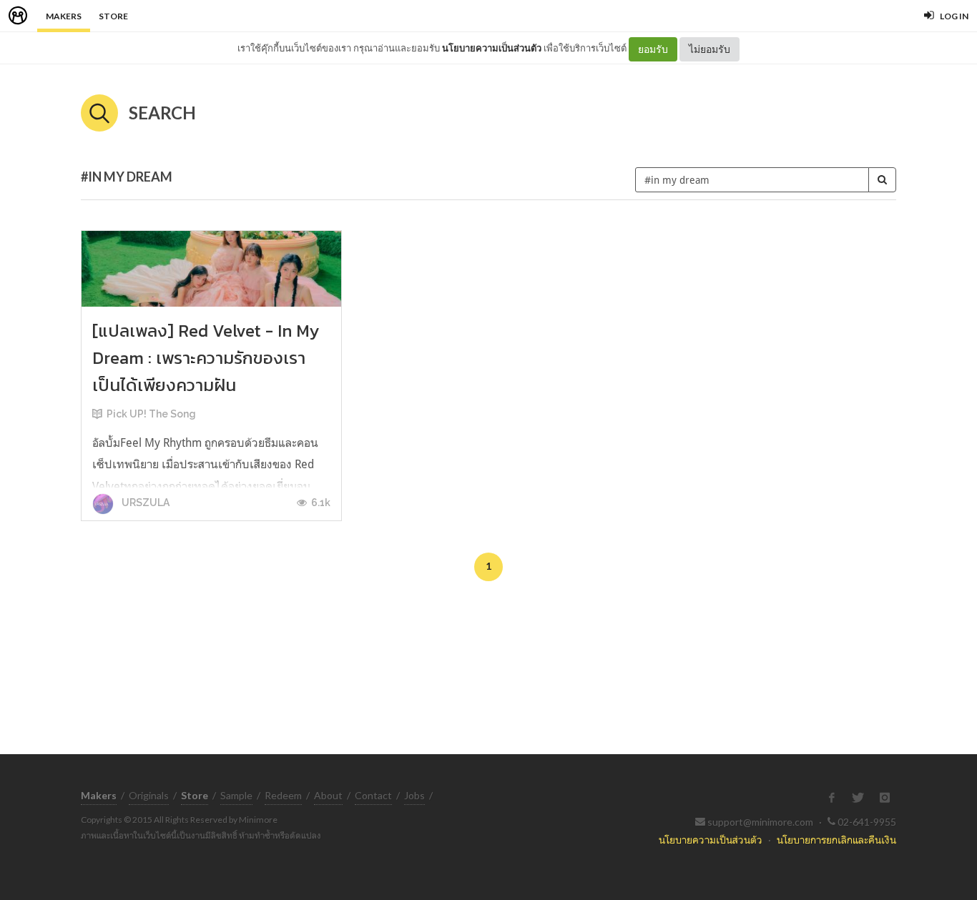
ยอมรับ (653, 49)
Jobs (414, 795)
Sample (236, 795)
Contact (373, 795)
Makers (64, 16)
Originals (149, 795)
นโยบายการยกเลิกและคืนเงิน (836, 840)
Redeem (283, 795)
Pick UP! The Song (151, 414)
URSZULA (144, 502)
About (328, 795)
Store (113, 16)
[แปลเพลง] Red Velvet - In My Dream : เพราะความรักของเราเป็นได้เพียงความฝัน (205, 357)
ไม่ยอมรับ (709, 49)
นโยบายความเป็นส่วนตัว (491, 48)
